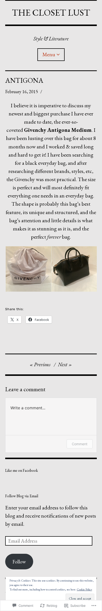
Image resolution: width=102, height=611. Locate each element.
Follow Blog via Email (21, 496)
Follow (19, 561)
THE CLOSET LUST (51, 12)
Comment (79, 444)
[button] (28, 269)
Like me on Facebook (21, 470)
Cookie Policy (84, 589)
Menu (48, 54)
